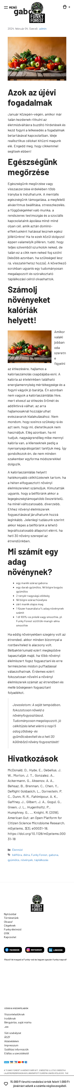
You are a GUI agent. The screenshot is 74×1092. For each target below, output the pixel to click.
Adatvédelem (11, 1041)
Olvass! (8, 921)
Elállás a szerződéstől (16, 1053)
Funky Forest (39, 854)
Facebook (13, 950)
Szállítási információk (16, 1049)
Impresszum (11, 1045)
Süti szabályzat (12, 1033)
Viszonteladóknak (14, 1014)
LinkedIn (56, 950)
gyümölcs (13, 860)
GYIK (6, 933)
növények (27, 860)
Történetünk (11, 917)
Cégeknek (10, 925)
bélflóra (17, 854)
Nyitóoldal (10, 914)
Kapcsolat (10, 937)
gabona (53, 854)
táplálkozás (41, 860)
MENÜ (13, 7)
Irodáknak (10, 1018)
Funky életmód (12, 929)
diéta (26, 854)
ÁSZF (7, 1037)
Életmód (17, 849)
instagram (34, 950)
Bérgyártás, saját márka (17, 1022)
